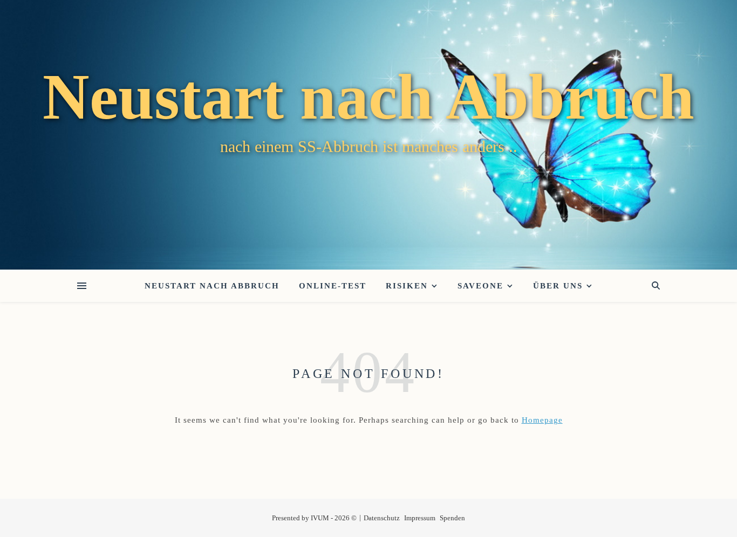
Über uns (558, 285)
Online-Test (332, 285)
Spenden (452, 518)
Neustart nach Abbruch (368, 97)
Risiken (407, 285)
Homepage (542, 420)
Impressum (419, 518)
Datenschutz (382, 518)
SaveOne (480, 285)
